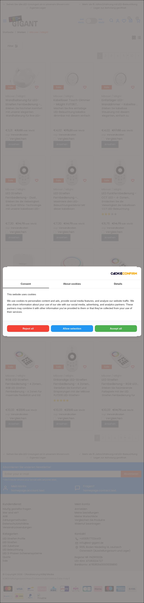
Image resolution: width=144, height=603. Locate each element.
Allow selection (72, 328)
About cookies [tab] (72, 283)
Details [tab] (118, 283)
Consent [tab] (26, 283)
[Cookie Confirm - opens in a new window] (124, 273)
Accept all (116, 328)
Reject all (28, 328)
